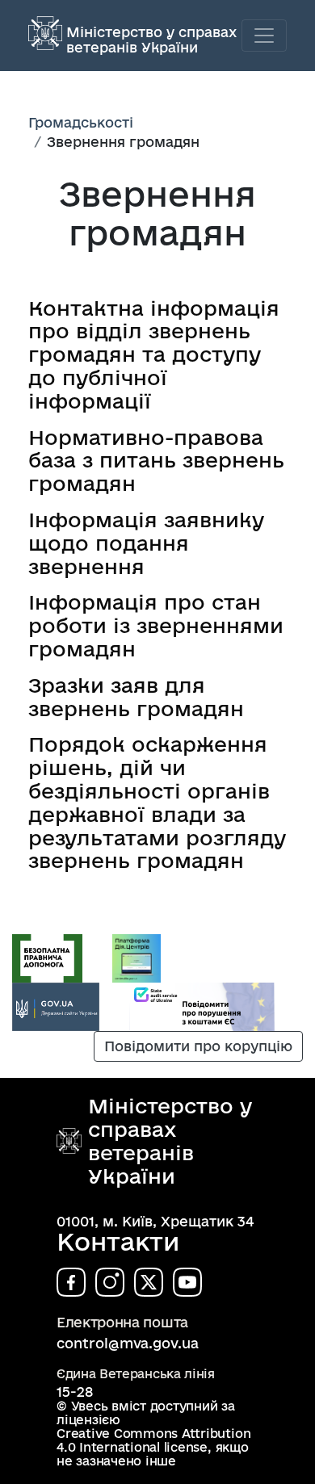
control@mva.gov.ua (128, 1343)
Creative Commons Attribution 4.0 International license (153, 1440)
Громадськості (80, 122)
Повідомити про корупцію (198, 1046)
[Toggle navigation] (264, 35)
